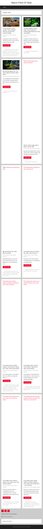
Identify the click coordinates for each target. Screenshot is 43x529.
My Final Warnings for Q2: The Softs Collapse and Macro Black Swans (11, 73)
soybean (4, 53)
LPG (16, 51)
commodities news (34, 51)
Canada (29, 501)
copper (11, 49)
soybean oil (5, 389)
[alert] (21, 516)
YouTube (11, 390)
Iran (12, 51)
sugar (11, 53)
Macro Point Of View (21, 2)
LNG (14, 51)
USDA (4, 390)
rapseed (8, 52)
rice (11, 52)
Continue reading (7, 45)
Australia (5, 49)
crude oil (16, 49)
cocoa (8, 91)
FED (13, 386)
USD (11, 55)
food (8, 51)
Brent (32, 269)
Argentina (6, 271)
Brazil (9, 49)
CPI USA (6, 386)
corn (14, 49)
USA (9, 55)
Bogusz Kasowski (16, 76)
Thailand (27, 52)
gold (17, 386)
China (14, 271)
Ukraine (16, 274)
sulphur (14, 53)
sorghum (17, 52)
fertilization (5, 51)
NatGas (11, 387)
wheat (16, 55)
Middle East (5, 52)
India (10, 51)
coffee (10, 91)
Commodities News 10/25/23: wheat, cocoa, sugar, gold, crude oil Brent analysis (11, 482)
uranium (6, 55)
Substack (8, 53)
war (13, 55)
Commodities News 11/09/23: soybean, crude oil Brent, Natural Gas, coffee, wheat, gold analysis (11, 367)
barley (9, 271)
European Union (36, 503)
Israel (6, 387)
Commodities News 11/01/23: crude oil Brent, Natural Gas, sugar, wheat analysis (31, 367)
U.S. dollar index (10, 389)
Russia (14, 52)
